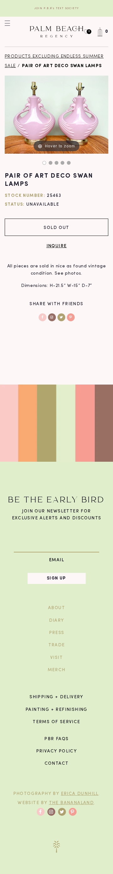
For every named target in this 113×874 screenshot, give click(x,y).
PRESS (56, 633)
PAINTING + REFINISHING (56, 709)
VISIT (56, 657)
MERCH (57, 670)
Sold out (56, 227)
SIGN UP (56, 578)
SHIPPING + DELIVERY (56, 697)
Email (56, 560)
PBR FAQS (56, 739)
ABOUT (56, 608)
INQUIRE (56, 245)
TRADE (56, 645)
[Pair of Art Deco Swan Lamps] (44, 163)
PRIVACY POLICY (56, 751)
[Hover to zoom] (56, 114)
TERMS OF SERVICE (56, 722)
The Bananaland (71, 803)
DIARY (56, 620)
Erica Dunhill (80, 793)
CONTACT (57, 763)
